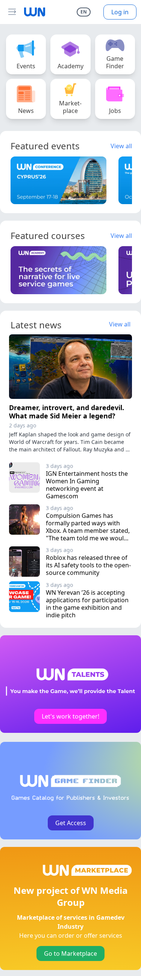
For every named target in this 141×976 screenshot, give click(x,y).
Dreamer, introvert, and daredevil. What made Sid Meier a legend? (66, 412)
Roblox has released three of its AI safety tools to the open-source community (88, 565)
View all (121, 146)
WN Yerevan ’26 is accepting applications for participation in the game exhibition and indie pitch (88, 603)
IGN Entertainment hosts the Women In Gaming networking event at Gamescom (87, 484)
